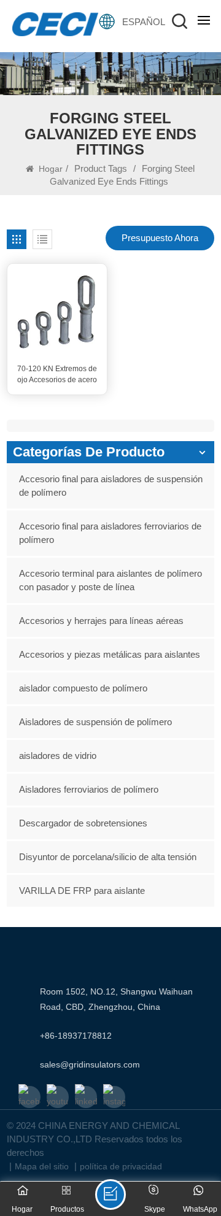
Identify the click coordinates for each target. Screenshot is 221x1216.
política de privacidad (121, 1166)
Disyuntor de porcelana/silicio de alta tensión (107, 857)
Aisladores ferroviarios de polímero (88, 789)
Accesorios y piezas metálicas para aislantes (109, 654)
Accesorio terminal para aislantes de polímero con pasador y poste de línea (110, 580)
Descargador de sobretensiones (83, 823)
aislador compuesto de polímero (83, 688)
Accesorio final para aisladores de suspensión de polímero (111, 486)
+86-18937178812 (76, 1036)
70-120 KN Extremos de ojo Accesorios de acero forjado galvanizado (57, 374)
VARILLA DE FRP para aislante (82, 890)
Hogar (49, 169)
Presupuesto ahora (160, 238)
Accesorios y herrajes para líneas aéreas (101, 620)
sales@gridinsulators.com (90, 1064)
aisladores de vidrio (57, 755)
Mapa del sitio (42, 1166)
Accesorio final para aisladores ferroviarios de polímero (110, 533)
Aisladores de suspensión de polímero (95, 722)
